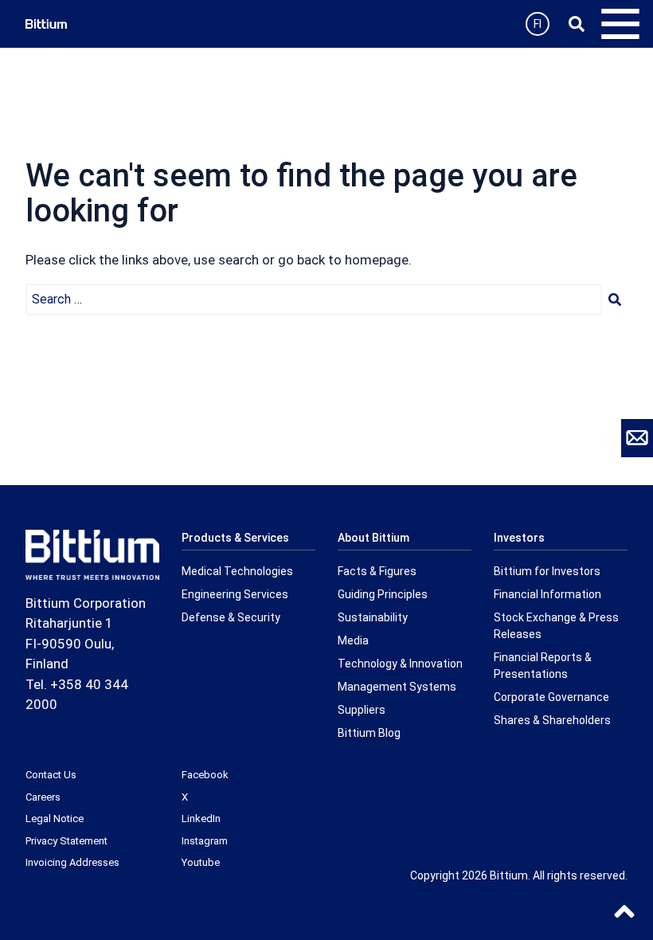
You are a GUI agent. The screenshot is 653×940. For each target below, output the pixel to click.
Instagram (205, 841)
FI (538, 24)
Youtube (201, 862)
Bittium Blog (369, 733)
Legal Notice (54, 818)
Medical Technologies (237, 571)
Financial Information (547, 594)
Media (353, 640)
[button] (615, 299)
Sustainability (373, 617)
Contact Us (50, 775)
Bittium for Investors (547, 571)
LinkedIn (201, 818)
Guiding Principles (383, 594)
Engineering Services (235, 594)
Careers (43, 797)
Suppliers (361, 709)
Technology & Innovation (400, 663)
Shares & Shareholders (552, 720)
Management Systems (397, 686)
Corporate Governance (551, 697)
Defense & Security (231, 617)
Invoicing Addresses (72, 862)
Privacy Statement (66, 841)
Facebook (205, 775)
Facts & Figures (377, 571)
